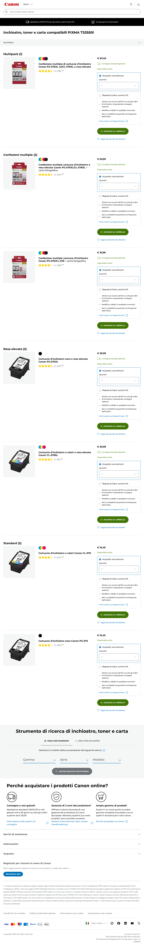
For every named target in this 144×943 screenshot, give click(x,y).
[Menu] (138, 4)
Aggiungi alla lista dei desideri (113, 139)
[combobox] (72, 12)
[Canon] (11, 4)
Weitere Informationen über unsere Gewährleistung (69, 823)
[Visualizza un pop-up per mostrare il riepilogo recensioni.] (63, 71)
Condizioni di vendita (14, 913)
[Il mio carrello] (131, 4)
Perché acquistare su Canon (110, 821)
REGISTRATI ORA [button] (13, 874)
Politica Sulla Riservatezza (42, 913)
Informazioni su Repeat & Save (112, 121)
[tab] (56, 740)
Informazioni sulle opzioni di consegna (21, 823)
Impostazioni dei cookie (100, 913)
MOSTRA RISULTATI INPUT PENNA (74, 771)
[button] (104, 750)
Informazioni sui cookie (71, 913)
